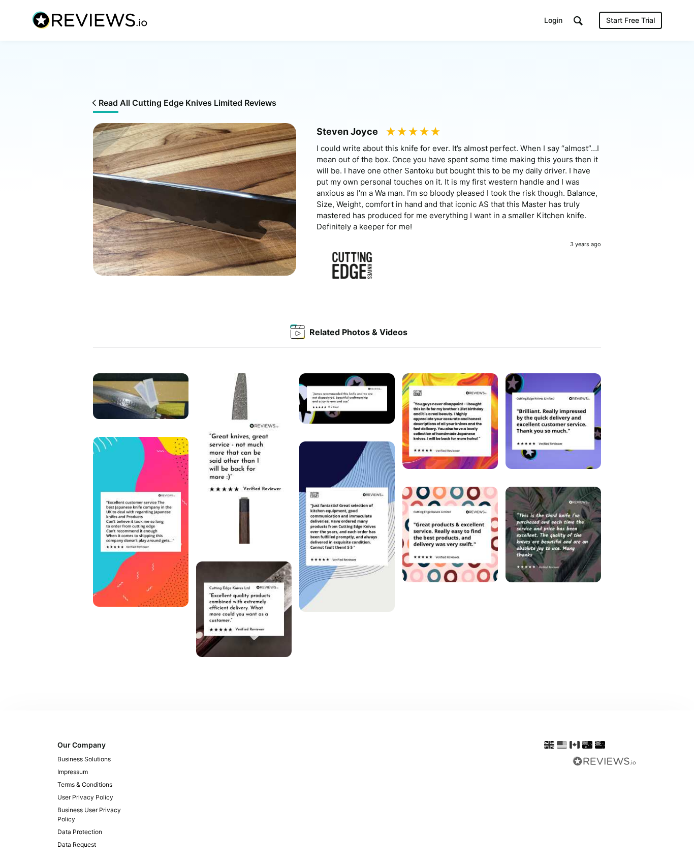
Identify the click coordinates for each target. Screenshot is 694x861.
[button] (578, 20)
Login (553, 20)
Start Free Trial (630, 20)
